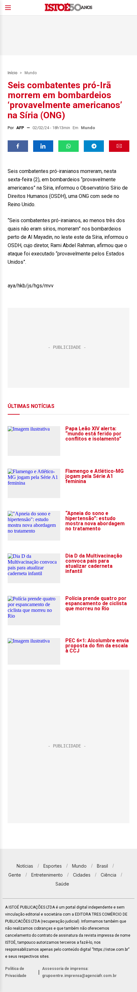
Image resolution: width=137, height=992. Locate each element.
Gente (14, 875)
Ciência (108, 875)
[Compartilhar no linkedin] (43, 146)
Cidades (81, 875)
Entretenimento (47, 875)
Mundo (31, 73)
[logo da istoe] (68, 7)
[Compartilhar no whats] (68, 146)
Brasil (102, 866)
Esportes (52, 866)
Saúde (62, 884)
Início (12, 73)
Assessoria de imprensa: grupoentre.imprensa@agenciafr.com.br (79, 972)
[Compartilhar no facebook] (18, 146)
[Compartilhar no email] (119, 146)
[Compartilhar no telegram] (94, 146)
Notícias (25, 866)
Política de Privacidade (15, 972)
